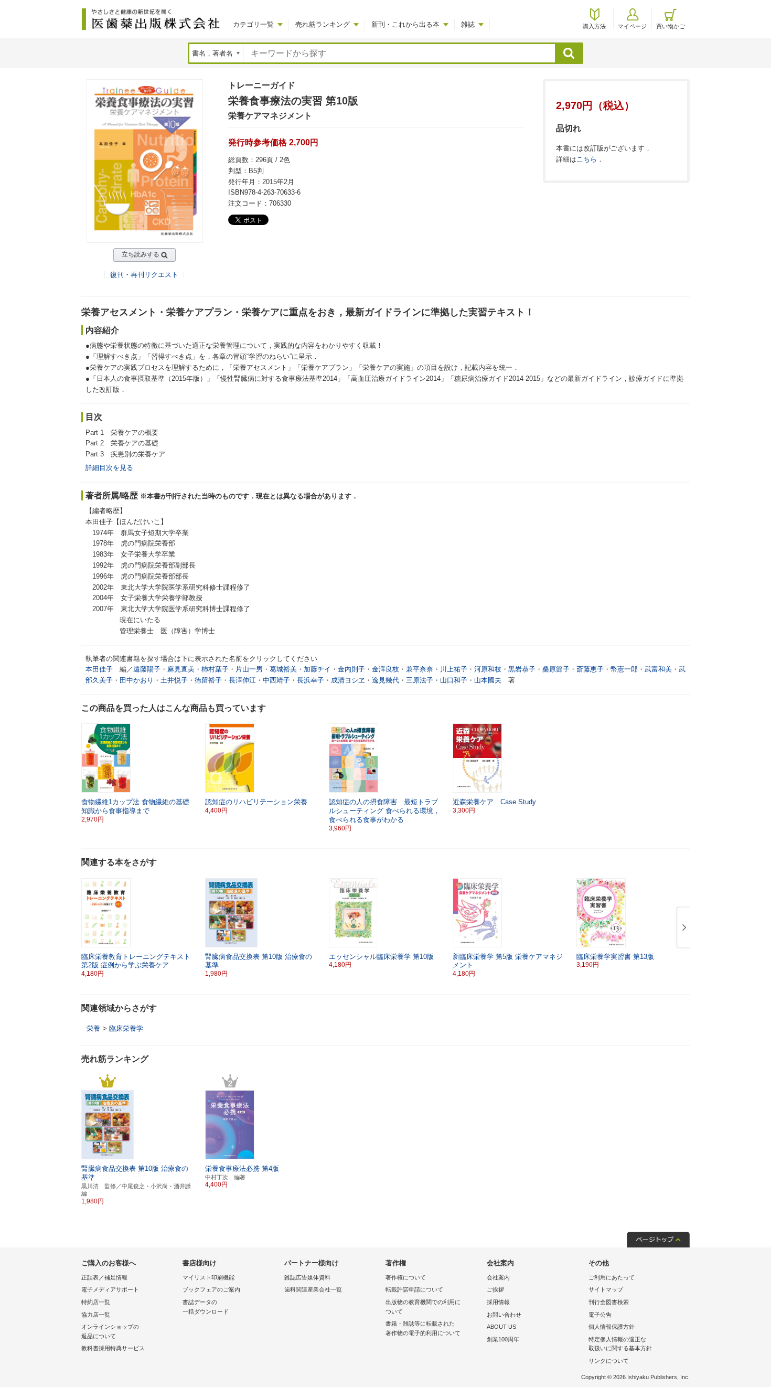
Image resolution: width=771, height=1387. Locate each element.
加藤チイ (317, 669)
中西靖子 (276, 680)
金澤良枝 (385, 669)
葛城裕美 (283, 669)
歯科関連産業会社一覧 (313, 1289)
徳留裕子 (208, 680)
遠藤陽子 (146, 669)
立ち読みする (140, 254)
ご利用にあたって (611, 1277)
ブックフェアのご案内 (211, 1289)
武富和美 (658, 669)
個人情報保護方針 (611, 1327)
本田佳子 (99, 669)
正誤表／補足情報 (104, 1277)
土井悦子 (174, 680)
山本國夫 (487, 680)
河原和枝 (487, 669)
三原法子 (419, 680)
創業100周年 (503, 1339)
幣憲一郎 (624, 669)
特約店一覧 (95, 1302)
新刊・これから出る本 (405, 24)
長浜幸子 (310, 680)
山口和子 (453, 680)
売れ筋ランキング (322, 24)
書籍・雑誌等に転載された (423, 1328)
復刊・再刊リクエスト (144, 275)
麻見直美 (181, 669)
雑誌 (468, 24)
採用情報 (498, 1302)
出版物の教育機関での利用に (423, 1307)
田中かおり (137, 680)
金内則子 (351, 669)
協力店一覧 (95, 1314)
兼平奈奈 (419, 669)
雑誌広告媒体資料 (307, 1277)
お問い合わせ (504, 1314)
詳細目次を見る (109, 468)
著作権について (405, 1277)
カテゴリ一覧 (253, 24)
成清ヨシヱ (348, 680)
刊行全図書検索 (608, 1302)
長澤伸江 (242, 680)
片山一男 (249, 669)
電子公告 (600, 1314)
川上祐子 (453, 669)
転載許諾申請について (414, 1289)
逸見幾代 (385, 680)
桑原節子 (556, 669)
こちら (586, 159)
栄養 (93, 1028)
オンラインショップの (110, 1331)
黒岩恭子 (522, 669)
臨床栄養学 (126, 1028)
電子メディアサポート (110, 1289)
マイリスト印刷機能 (208, 1277)
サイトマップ (605, 1289)
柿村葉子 (215, 669)
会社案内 (498, 1277)
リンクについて (608, 1361)
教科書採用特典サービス (113, 1348)
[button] (682, 928)
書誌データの (206, 1307)
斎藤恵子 (590, 669)
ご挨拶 (495, 1289)
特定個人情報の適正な (620, 1344)
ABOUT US (501, 1327)
